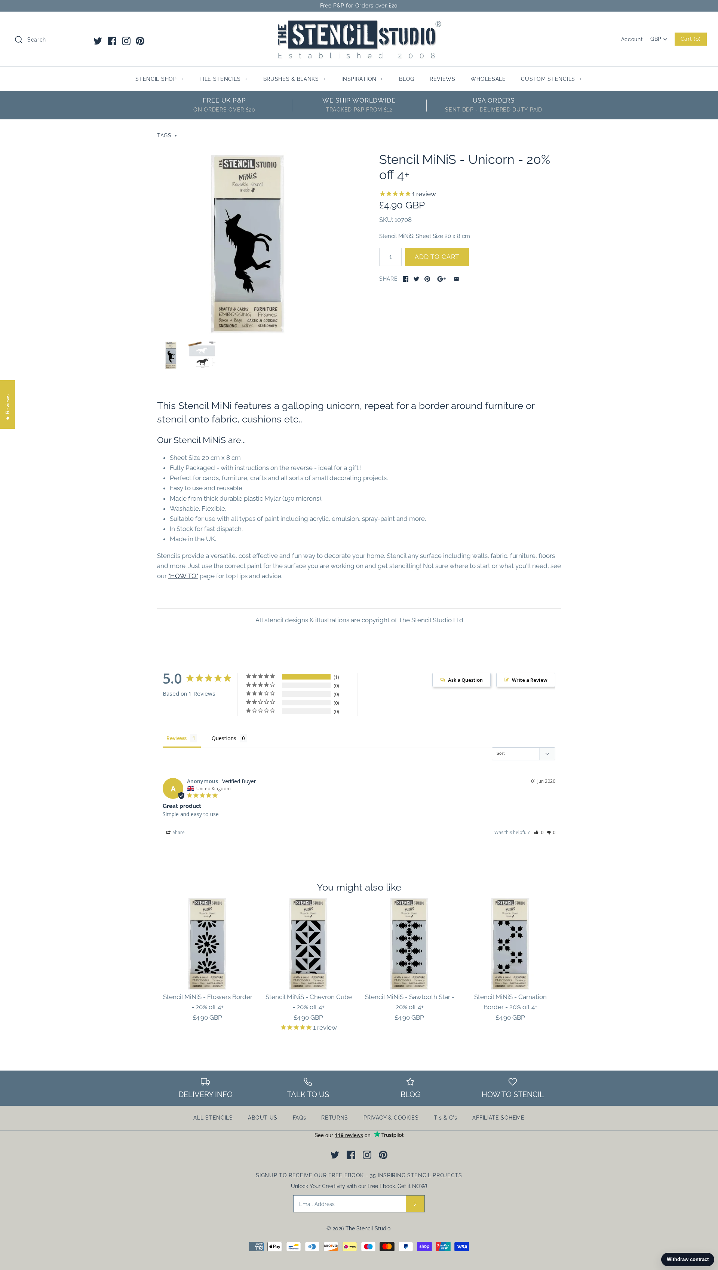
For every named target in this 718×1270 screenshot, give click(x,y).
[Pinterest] (140, 41)
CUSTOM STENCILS (551, 79)
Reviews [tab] (176, 738)
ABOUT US (262, 1118)
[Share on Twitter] (416, 279)
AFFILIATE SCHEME (498, 1118)
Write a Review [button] (529, 680)
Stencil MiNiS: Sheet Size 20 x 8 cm (424, 236)
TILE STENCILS (223, 79)
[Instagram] (126, 41)
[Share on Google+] (441, 279)
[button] (538, 832)
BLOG (406, 79)
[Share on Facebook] (405, 279)
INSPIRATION (362, 79)
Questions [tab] (224, 738)
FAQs (299, 1118)
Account (632, 39)
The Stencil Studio (368, 1228)
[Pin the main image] (427, 279)
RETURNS (334, 1118)
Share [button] (178, 832)
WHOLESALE (488, 79)
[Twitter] (97, 41)
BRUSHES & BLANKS (294, 79)
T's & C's (445, 1118)
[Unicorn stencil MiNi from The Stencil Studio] (248, 243)
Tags (167, 135)
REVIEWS (442, 79)
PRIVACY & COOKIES (391, 1118)
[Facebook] (112, 41)
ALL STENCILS (213, 1118)
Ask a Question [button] (465, 680)
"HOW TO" (183, 576)
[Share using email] (456, 279)
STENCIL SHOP (159, 79)
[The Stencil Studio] (359, 24)
